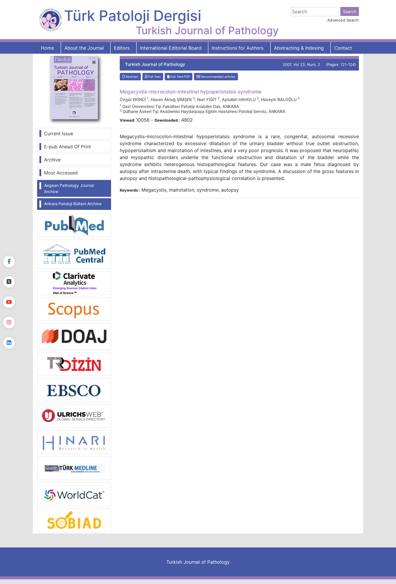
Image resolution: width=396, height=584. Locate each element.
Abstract (131, 77)
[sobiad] (74, 520)
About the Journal (84, 48)
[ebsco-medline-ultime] (74, 389)
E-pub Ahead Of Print (67, 146)
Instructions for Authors (238, 48)
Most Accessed (61, 173)
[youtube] (9, 302)
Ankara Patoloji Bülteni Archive (72, 203)
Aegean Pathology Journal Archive (69, 188)
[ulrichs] (74, 416)
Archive (52, 160)
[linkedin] (9, 343)
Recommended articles (217, 77)
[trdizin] (74, 363)
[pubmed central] (74, 254)
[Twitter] (9, 282)
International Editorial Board (170, 48)
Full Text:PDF (180, 77)
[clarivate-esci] (74, 282)
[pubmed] (74, 225)
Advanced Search (343, 20)
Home (47, 48)
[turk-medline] (74, 468)
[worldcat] (74, 494)
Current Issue (58, 133)
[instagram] (9, 322)
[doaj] (74, 336)
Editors (122, 48)
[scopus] (74, 308)
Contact (343, 48)
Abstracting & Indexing (299, 48)
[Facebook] (9, 261)
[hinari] (74, 441)
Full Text (154, 77)
